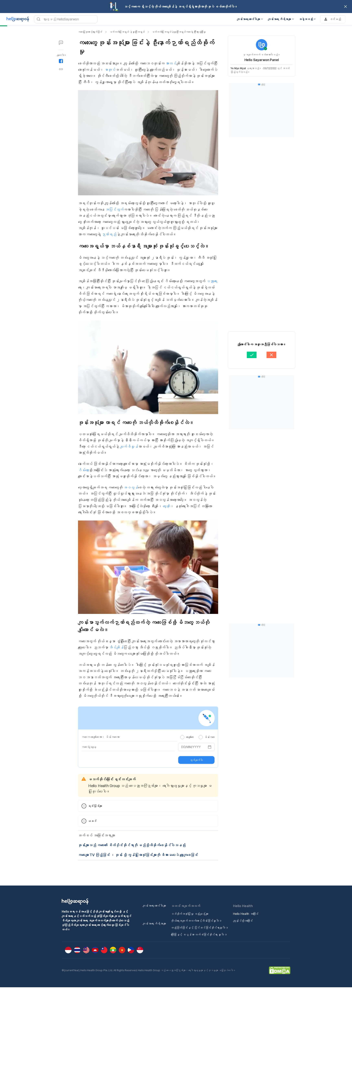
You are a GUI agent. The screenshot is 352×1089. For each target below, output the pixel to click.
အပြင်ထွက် (114, 209)
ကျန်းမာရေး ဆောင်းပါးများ (154, 905)
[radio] (182, 737)
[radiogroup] (197, 737)
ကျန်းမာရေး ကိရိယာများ (154, 923)
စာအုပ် (109, 70)
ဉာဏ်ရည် (109, 234)
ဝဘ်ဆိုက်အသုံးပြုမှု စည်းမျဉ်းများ (189, 913)
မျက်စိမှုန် (129, 446)
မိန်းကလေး (209, 737)
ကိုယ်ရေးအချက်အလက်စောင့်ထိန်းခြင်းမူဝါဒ (196, 920)
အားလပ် (170, 63)
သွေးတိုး (166, 506)
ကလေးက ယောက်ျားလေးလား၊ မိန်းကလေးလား (100, 737)
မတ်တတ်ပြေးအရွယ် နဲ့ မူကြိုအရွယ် (127, 31)
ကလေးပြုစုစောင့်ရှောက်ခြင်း (90, 31)
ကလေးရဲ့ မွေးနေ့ (88, 747)
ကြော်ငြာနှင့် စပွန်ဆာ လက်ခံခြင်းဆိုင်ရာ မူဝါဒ (199, 934)
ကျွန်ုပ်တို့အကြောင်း (243, 920)
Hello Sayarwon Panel (261, 60)
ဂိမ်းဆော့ (83, 470)
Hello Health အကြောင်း (245, 913)
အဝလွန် (130, 487)
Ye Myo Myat (238, 68)
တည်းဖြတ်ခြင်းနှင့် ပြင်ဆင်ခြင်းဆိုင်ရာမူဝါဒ (199, 927)
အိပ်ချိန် (116, 647)
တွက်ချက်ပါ (196, 760)
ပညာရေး (211, 281)
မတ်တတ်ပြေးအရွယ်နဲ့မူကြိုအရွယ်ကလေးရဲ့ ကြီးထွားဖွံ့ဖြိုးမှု (179, 31)
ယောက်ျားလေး (190, 737)
